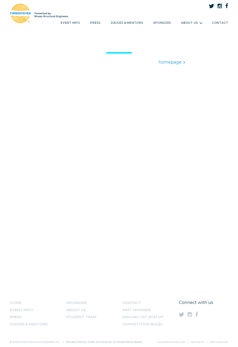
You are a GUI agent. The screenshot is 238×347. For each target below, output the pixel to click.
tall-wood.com (219, 342)
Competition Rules (142, 324)
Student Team (81, 317)
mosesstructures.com (171, 342)
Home (16, 302)
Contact (220, 22)
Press (95, 22)
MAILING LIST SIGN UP (142, 317)
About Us (189, 22)
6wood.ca (197, 342)
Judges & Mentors (127, 22)
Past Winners (136, 310)
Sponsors (162, 22)
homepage (170, 62)
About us (76, 310)
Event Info (70, 22)
